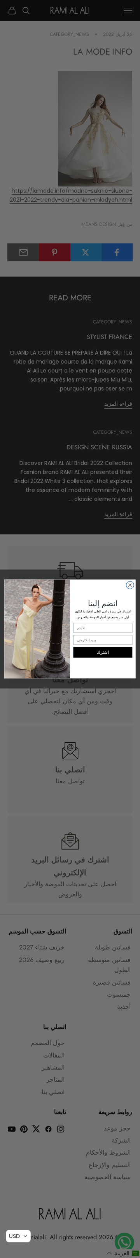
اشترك (103, 652)
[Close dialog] (130, 585)
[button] (18, 1236)
